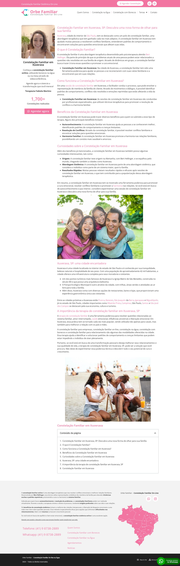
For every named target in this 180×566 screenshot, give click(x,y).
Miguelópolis (152, 300)
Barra (131, 300)
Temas (142, 12)
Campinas (126, 303)
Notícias (71, 548)
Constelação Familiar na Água (81, 538)
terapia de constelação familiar (73, 316)
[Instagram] (154, 3)
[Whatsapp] (149, 3)
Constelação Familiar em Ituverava (78, 468)
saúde (95, 318)
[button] (155, 433)
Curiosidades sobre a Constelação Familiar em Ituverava (88, 456)
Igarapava (139, 300)
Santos (145, 303)
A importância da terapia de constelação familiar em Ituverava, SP (92, 464)
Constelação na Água (101, 12)
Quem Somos (83, 12)
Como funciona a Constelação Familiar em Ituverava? (86, 448)
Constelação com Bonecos (124, 12)
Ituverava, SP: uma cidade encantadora (80, 460)
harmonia (117, 185)
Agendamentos (74, 543)
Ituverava (61, 35)
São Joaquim (120, 300)
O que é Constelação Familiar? (76, 444)
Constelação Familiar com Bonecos (83, 532)
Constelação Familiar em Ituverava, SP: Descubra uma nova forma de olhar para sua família (104, 441)
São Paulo (91, 35)
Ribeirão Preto (114, 303)
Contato (153, 12)
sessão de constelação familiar (79, 85)
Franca (101, 300)
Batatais (109, 300)
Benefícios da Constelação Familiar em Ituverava (84, 452)
